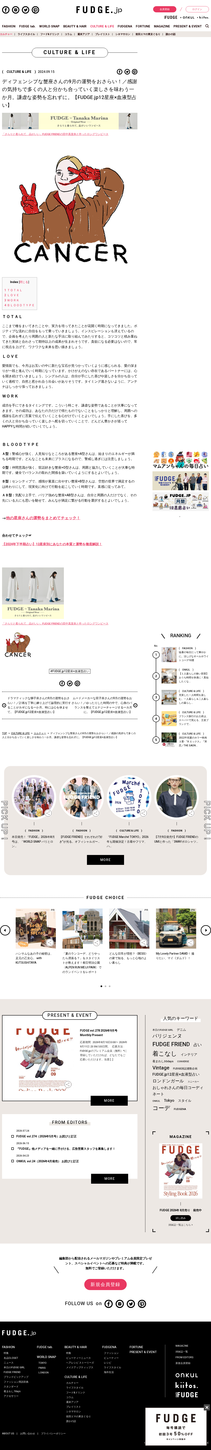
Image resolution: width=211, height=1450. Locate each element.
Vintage (160, 1067)
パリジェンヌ (167, 1036)
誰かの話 (171, 34)
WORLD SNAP (49, 26)
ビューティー (111, 1358)
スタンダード (11, 1386)
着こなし (164, 1053)
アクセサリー (11, 1396)
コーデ (161, 1108)
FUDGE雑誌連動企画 (185, 1069)
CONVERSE (183, 1061)
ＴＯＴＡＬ (13, 290)
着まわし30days (162, 1061)
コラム (68, 34)
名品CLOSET (11, 1358)
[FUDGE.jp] (99, 9)
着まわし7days (12, 1391)
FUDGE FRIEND (171, 1044)
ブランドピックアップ (16, 1377)
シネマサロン (122, 34)
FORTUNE (143, 26)
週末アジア (83, 34)
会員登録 (165, 9)
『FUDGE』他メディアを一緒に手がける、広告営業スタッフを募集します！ (65, 1149)
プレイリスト (102, 34)
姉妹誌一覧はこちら (180, 1225)
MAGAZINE (162, 26)
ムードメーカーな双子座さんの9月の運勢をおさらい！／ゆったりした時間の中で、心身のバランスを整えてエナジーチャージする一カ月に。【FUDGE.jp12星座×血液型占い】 (102, 705)
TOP (4, 733)
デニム (181, 1029)
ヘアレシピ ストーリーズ (80, 1363)
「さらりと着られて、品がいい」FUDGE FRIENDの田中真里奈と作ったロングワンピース (55, 134)
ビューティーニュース (78, 1358)
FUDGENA (125, 26)
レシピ (107, 1363)
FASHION (8, 26)
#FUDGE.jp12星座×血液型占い (69, 671)
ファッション (111, 1353)
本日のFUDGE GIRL (162, 1030)
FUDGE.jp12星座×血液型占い (175, 1074)
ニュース (9, 1363)
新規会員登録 (105, 1284)
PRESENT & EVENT (187, 26)
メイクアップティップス (79, 1367)
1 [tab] (101, 986)
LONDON (44, 1372)
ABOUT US (8, 1433)
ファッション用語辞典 (16, 1382)
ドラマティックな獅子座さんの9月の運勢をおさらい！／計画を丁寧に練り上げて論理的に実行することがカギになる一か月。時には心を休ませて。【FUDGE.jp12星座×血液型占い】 (39, 705)
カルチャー (6, 34)
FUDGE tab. (27, 26)
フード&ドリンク (49, 34)
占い (197, 1045)
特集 (6, 1353)
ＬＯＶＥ (11, 295)
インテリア (189, 1054)
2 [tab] (105, 986)
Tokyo (169, 1100)
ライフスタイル (26, 34)
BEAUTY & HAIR (75, 26)
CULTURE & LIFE (102, 26)
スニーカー (193, 1081)
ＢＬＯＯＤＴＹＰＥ (19, 305)
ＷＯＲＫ (11, 300)
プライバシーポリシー (53, 1433)
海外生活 (109, 1372)
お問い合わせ (27, 1433)
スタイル (184, 1100)
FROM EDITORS (184, 1357)
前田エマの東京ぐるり (148, 34)
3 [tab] (109, 986)
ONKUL (156, 1101)
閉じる (24, 282)
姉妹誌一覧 (182, 1351)
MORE (109, 1100)
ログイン (197, 9)
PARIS (42, 1368)
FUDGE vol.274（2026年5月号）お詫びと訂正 (46, 1136)
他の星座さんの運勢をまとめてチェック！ (43, 518)
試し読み (181, 1218)
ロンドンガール (168, 1081)
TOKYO (43, 1363)
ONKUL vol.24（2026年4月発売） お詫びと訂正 (47, 1161)
